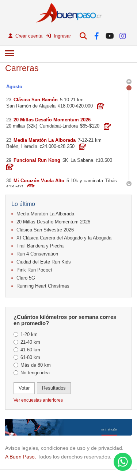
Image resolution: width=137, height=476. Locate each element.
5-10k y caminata (84, 180)
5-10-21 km (72, 99)
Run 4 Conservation (37, 254)
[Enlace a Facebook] (97, 36)
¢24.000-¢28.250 (57, 146)
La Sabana (82, 160)
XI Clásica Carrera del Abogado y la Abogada (63, 238)
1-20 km (29, 334)
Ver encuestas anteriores (38, 400)
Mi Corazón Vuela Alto (39, 180)
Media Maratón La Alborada (45, 213)
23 (8, 99)
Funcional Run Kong (37, 160)
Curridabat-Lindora (58, 126)
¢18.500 (14, 187)
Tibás (111, 180)
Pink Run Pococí (34, 270)
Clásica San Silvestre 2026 (45, 230)
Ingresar (61, 36)
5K (65, 160)
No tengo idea (35, 372)
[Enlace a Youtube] (110, 36)
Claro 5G (25, 278)
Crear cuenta (28, 36)
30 (8, 180)
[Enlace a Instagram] (123, 36)
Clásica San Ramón (36, 99)
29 (8, 160)
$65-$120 (89, 126)
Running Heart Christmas (42, 286)
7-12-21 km (90, 140)
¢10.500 (103, 160)
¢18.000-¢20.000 (75, 106)
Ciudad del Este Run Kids (43, 262)
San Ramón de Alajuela (31, 106)
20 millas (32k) (21, 126)
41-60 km (30, 349)
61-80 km (30, 357)
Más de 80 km (35, 365)
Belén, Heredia (21, 146)
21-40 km (30, 342)
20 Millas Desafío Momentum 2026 (53, 222)
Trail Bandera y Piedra (40, 246)
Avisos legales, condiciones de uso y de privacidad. (64, 448)
